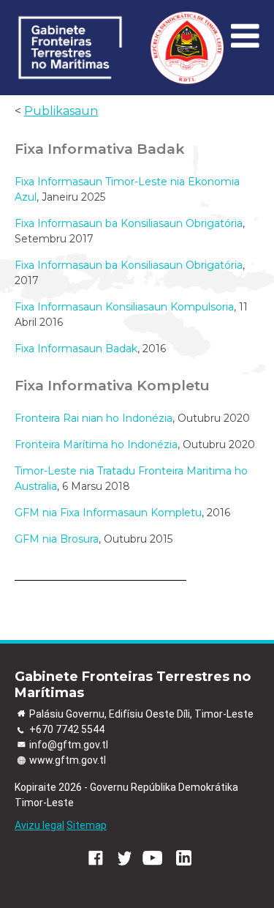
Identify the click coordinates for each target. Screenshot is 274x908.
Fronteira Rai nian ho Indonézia (93, 418)
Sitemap (86, 825)
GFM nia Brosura (57, 539)
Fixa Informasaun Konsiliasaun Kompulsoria (124, 306)
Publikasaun (61, 111)
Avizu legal (39, 825)
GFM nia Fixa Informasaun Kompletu (108, 512)
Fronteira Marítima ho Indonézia (96, 444)
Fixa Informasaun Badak (76, 348)
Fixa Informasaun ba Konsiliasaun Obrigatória (129, 223)
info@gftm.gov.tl (68, 745)
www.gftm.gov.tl (67, 760)
